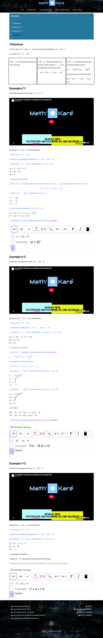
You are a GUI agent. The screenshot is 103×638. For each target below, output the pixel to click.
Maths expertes (77, 10)
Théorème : (17, 23)
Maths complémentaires (62, 10)
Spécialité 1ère (31, 10)
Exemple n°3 (17, 35)
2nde (22, 10)
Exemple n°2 (17, 31)
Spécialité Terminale (46, 10)
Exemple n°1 (17, 27)
